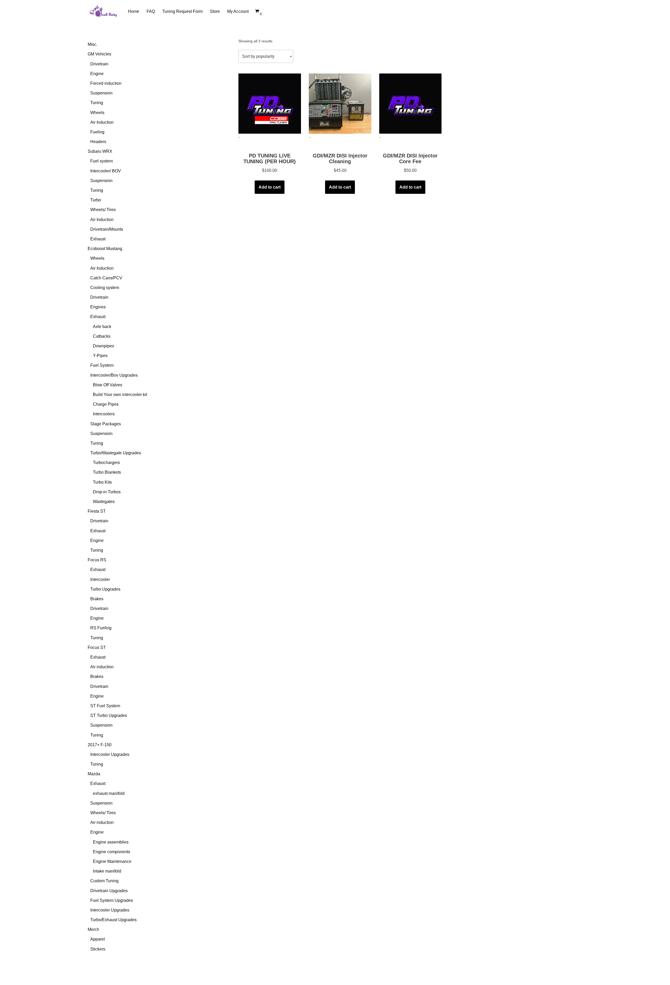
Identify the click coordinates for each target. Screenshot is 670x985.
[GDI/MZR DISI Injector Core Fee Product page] (410, 103)
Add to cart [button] (270, 187)
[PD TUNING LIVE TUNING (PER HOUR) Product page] (270, 103)
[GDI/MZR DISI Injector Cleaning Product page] (340, 103)
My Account (238, 11)
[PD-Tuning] (103, 11)
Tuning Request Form (182, 11)
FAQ (151, 11)
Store (215, 11)
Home (133, 11)
